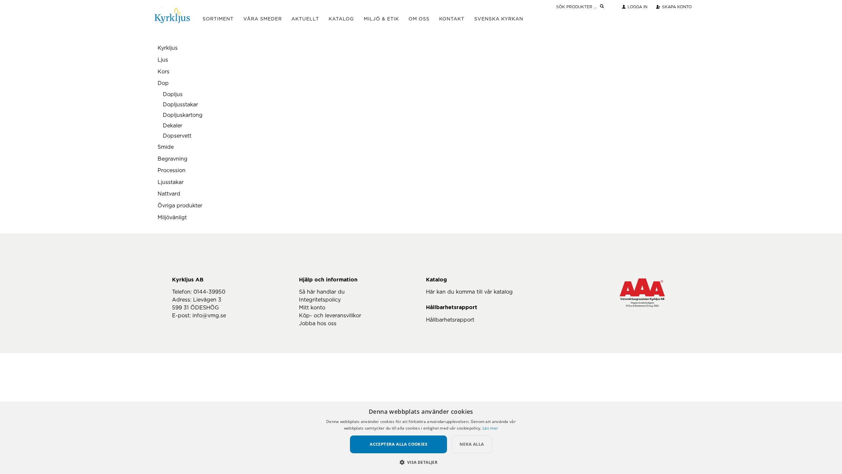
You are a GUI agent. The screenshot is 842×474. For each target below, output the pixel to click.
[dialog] (421, 438)
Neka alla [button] (471, 444)
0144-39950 (209, 292)
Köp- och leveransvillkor (330, 315)
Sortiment (218, 19)
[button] (421, 462)
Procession (172, 170)
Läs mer (490, 428)
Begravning (172, 159)
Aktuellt (305, 19)
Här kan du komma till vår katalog (469, 292)
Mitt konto (312, 307)
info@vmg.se (209, 315)
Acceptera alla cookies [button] (398, 444)
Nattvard (169, 194)
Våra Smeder (262, 19)
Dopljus (173, 94)
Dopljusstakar (180, 104)
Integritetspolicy (320, 300)
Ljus (163, 60)
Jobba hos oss (317, 323)
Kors (163, 71)
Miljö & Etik (381, 19)
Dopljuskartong (183, 115)
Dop (163, 83)
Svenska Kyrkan (498, 19)
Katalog (341, 19)
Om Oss (419, 19)
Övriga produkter (180, 205)
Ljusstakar (171, 182)
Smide (166, 147)
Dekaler (172, 125)
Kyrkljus (168, 48)
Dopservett (177, 136)
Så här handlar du (322, 292)
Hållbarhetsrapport (450, 320)
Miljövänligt (172, 217)
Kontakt (451, 19)
